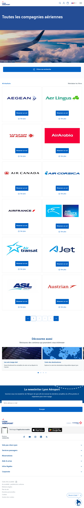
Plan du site (5, 489)
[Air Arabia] (62, 136)
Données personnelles (8, 492)
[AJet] (62, 249)
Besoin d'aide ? (73, 495)
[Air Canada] (21, 174)
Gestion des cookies (8, 497)
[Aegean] (21, 99)
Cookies (4, 494)
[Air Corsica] (62, 174)
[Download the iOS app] (37, 430)
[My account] (64, 3)
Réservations (7, 456)
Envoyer (42, 409)
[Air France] (21, 211)
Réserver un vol (21, 113)
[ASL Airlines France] (21, 287)
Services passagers (9, 450)
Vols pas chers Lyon (9, 445)
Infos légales (7, 466)
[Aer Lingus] (62, 99)
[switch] (60, 3)
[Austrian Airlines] (62, 287)
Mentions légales (7, 487)
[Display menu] (80, 3)
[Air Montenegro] (62, 211)
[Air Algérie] (21, 136)
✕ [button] (80, 495)
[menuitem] (60, 3)
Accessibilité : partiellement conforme (13, 484)
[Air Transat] (21, 249)
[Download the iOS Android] (54, 430)
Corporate (6, 472)
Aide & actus (7, 461)
